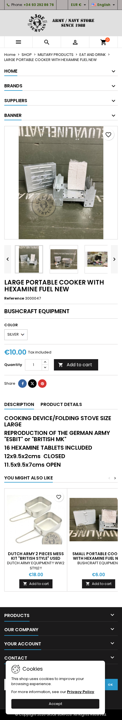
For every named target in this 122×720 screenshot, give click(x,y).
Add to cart (75, 364)
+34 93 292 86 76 (39, 4)
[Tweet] (32, 383)
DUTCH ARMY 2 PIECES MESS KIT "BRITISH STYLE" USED (36, 556)
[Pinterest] (42, 383)
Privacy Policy (80, 691)
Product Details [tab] (61, 404)
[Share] (22, 383)
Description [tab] (19, 404)
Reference (14, 298)
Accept (55, 703)
